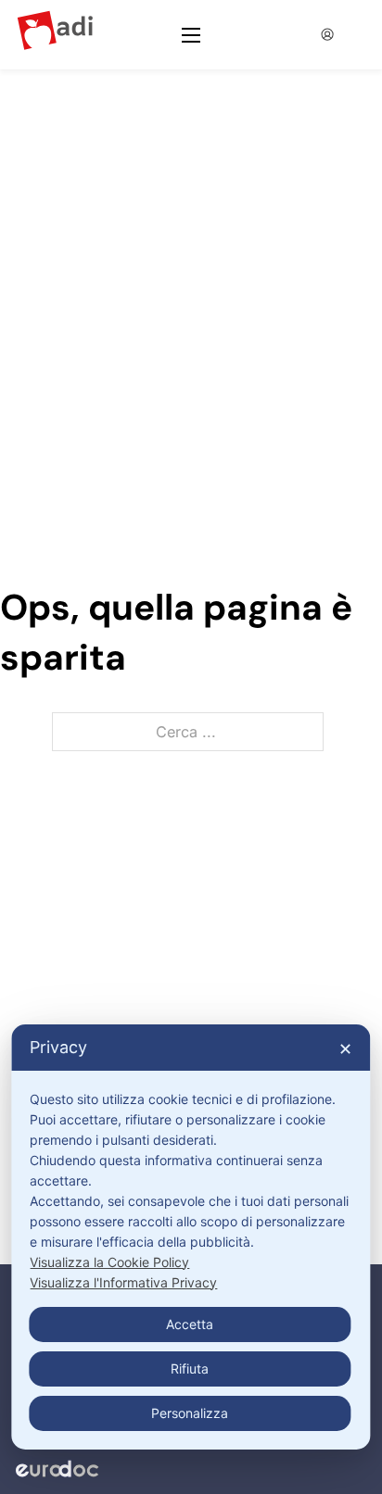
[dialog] (190, 1237)
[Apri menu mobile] (191, 35)
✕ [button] (345, 1049)
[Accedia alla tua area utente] (327, 34)
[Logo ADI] (55, 34)
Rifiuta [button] (190, 1368)
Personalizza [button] (189, 1413)
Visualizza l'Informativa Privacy (123, 1282)
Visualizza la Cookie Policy (109, 1262)
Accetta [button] (189, 1324)
